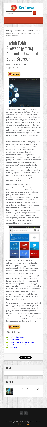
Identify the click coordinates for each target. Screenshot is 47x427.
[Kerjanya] (23, 10)
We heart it (13, 347)
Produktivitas (28, 30)
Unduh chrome (15, 340)
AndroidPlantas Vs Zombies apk (27, 389)
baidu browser (19, 337)
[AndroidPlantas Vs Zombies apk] (9, 391)
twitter (21, 414)
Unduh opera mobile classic (20, 345)
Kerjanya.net (23, 424)
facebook (26, 414)
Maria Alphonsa (20, 64)
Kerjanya (9, 30)
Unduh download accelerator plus (22, 342)
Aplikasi (18, 30)
